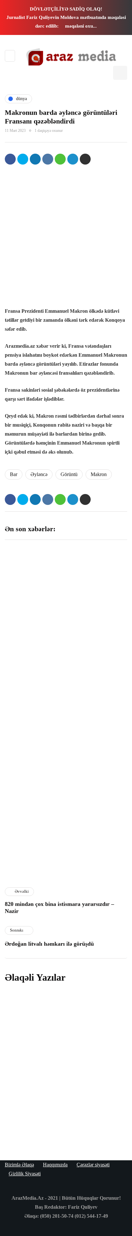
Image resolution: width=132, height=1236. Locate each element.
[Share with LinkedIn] (35, 159)
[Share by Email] (85, 159)
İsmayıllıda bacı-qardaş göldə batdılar (32, 682)
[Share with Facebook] (10, 159)
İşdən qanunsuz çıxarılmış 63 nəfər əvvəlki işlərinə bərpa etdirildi (34, 846)
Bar (13, 474)
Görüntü (69, 474)
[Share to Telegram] (72, 159)
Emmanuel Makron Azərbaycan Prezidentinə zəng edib (58, 1120)
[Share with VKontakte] (47, 159)
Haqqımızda (55, 1164)
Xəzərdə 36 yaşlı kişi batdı (97, 839)
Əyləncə (38, 474)
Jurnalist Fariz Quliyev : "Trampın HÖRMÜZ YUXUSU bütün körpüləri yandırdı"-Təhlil (97, 599)
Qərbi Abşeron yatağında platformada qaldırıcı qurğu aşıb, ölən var (33, 595)
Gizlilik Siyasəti (25, 1173)
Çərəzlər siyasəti (93, 1164)
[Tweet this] (22, 159)
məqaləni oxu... (81, 26)
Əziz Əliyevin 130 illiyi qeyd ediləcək (94, 682)
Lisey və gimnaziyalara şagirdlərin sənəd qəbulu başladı (96, 762)
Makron (99, 474)
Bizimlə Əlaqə (19, 1164)
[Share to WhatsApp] (60, 159)
